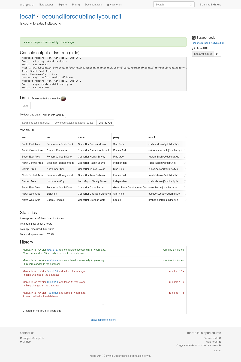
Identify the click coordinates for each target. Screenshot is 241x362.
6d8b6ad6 (53, 260)
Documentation (93, 4)
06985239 (53, 282)
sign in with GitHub (53, 115)
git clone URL (200, 48)
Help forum (115, 4)
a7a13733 (53, 249)
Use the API (105, 122)
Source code (211, 338)
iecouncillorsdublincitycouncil (80, 15)
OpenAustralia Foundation (128, 355)
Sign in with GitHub (210, 4)
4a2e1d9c (52, 292)
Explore (62, 4)
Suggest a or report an (197, 345)
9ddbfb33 (52, 271)
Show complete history (103, 319)
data (25, 105)
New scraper (46, 4)
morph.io (27, 4)
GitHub (27, 341)
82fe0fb (217, 350)
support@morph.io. (34, 338)
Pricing (76, 4)
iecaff (27, 15)
